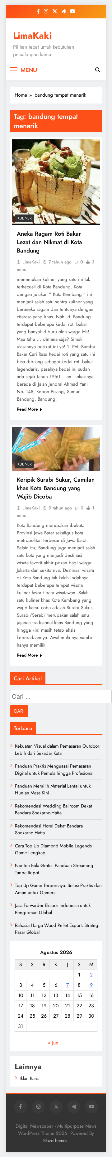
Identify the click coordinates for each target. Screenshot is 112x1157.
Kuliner (24, 218)
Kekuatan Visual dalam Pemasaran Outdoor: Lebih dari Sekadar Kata (57, 749)
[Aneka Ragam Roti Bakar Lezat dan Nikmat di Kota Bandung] (56, 182)
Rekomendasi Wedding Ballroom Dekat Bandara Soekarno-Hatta (53, 809)
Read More (27, 409)
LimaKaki (32, 35)
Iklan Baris (29, 1078)
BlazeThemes (55, 1140)
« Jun (53, 1042)
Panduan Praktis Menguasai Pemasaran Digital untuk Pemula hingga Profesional (54, 769)
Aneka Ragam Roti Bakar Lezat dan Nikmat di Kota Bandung (49, 242)
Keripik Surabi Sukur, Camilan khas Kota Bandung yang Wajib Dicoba (56, 488)
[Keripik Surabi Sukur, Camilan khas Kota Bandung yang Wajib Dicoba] (56, 449)
